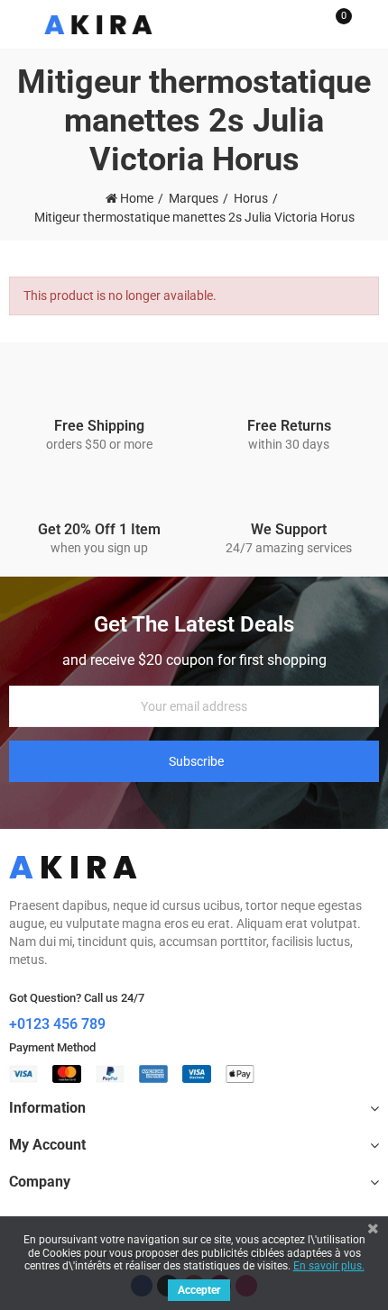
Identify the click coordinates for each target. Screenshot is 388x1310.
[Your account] (370, 24)
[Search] (305, 24)
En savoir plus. (329, 1266)
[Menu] (17, 24)
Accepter (199, 1290)
